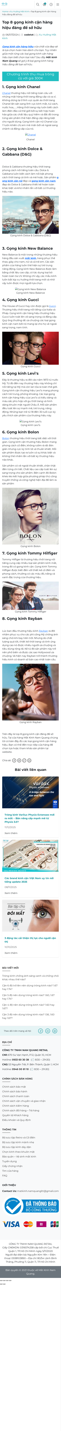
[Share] (4, 1280)
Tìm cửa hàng (10, 1170)
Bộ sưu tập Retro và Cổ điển (18, 1137)
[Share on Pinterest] (19, 760)
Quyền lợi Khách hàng (15, 1115)
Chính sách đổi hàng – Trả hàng (20, 1110)
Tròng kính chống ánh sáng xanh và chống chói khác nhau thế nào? (30, 977)
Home (5, 11)
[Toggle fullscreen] (7, 1280)
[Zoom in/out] (10, 1280)
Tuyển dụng (9, 1161)
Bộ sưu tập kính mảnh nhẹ (18, 1142)
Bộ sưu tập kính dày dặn (16, 1147)
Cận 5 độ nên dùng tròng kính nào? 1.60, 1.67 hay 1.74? (28, 997)
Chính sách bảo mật (14, 1086)
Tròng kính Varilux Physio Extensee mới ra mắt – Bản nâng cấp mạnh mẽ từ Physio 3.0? (29, 818)
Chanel (6, 93)
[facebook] (40, 1031)
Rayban (43, 631)
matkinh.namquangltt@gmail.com (38, 1191)
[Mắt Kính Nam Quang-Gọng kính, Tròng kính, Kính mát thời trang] (4, 4)
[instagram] (47, 1031)
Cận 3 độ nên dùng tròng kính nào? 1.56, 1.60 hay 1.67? (28, 1016)
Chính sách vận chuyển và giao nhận (24, 1101)
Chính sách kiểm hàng (15, 1105)
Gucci (52, 306)
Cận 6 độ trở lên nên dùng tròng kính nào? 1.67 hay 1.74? (29, 987)
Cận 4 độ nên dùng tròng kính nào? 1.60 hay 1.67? (28, 1006)
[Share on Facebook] (14, 760)
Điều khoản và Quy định (16, 1120)
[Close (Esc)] (1, 1280)
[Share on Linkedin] (29, 760)
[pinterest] (54, 1031)
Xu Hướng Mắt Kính (19, 11)
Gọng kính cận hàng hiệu (17, 46)
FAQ (4, 1175)
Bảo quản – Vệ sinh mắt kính (19, 1156)
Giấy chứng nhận (12, 1166)
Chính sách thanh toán (15, 1096)
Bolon (5, 438)
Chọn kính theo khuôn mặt (18, 1151)
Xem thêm (11, 833)
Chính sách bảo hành (14, 1091)
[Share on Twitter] (24, 760)
